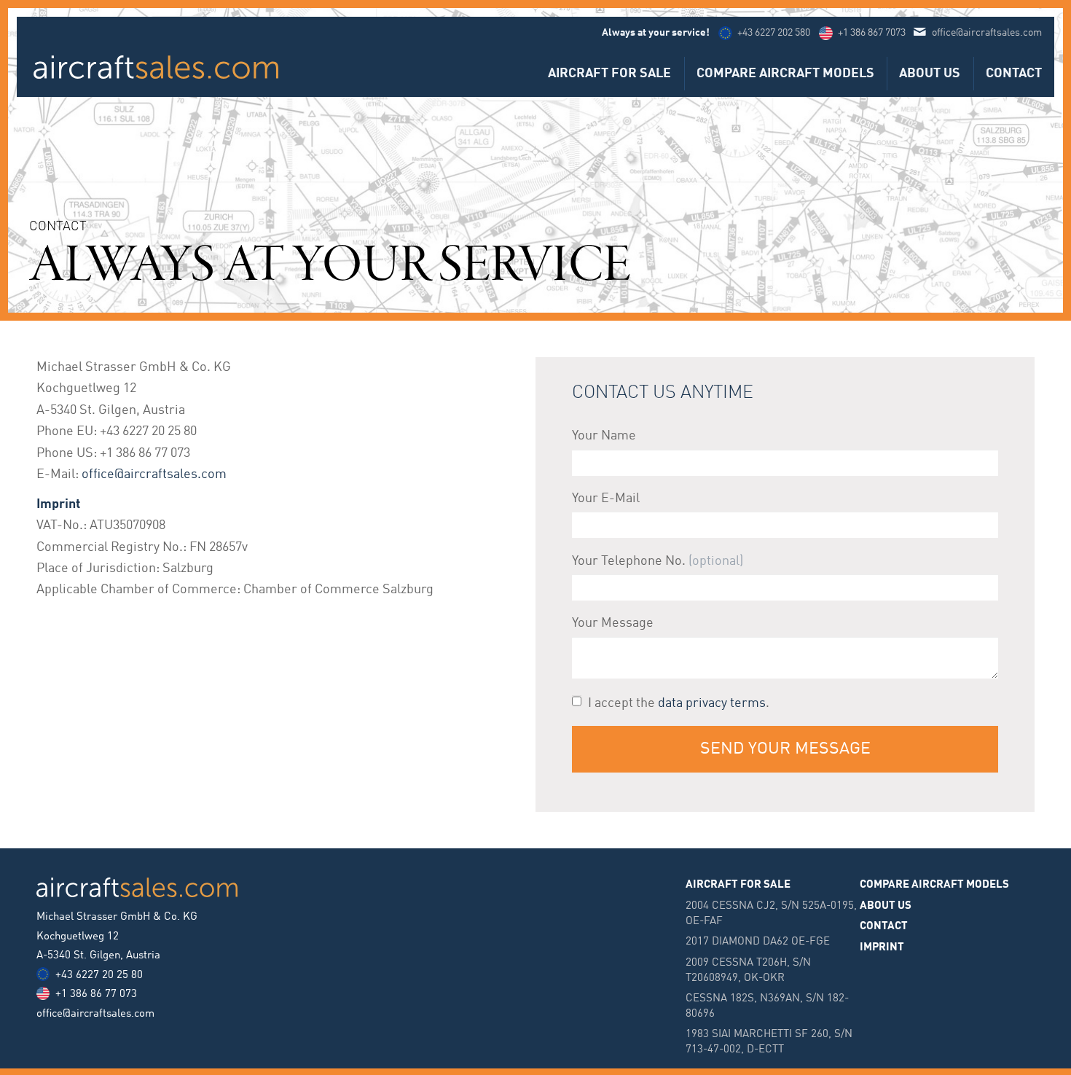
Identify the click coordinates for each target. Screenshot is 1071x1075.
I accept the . (678, 703)
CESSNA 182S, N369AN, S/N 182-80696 (767, 1006)
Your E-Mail (606, 498)
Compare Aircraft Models (785, 73)
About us (929, 73)
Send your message (785, 748)
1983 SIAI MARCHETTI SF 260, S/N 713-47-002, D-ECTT (769, 1042)
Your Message (613, 623)
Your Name (604, 435)
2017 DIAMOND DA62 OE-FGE (758, 942)
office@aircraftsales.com (987, 33)
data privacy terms (712, 703)
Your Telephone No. (629, 561)
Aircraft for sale (609, 73)
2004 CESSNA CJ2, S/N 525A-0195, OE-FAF (771, 913)
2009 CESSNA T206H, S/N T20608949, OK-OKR (748, 970)
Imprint (882, 947)
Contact (1014, 73)
